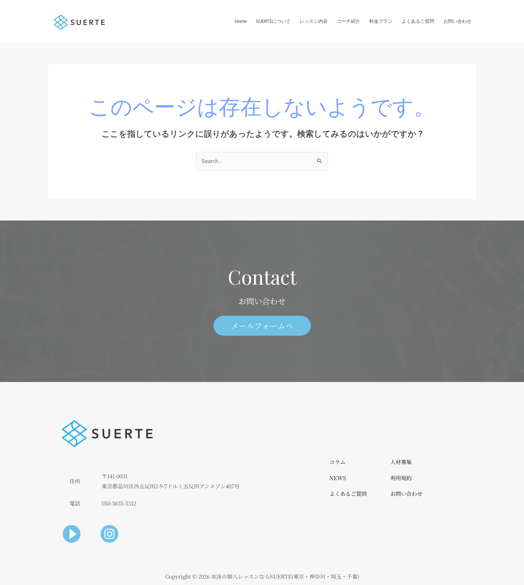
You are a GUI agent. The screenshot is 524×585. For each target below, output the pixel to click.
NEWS (337, 478)
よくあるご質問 (418, 21)
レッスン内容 (314, 21)
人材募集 (401, 462)
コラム (337, 462)
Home (241, 21)
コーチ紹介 (348, 21)
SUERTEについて (273, 21)
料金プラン (380, 21)
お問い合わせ (457, 21)
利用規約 (401, 478)
